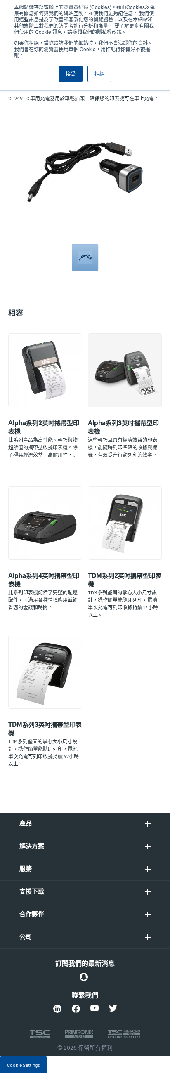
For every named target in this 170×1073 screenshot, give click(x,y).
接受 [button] (71, 73)
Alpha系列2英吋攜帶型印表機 (43, 427)
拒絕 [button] (99, 73)
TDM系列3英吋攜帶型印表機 (45, 729)
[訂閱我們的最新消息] (84, 977)
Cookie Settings (23, 1065)
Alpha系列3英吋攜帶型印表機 (123, 427)
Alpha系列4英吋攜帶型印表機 (43, 580)
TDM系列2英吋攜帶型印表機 (124, 580)
